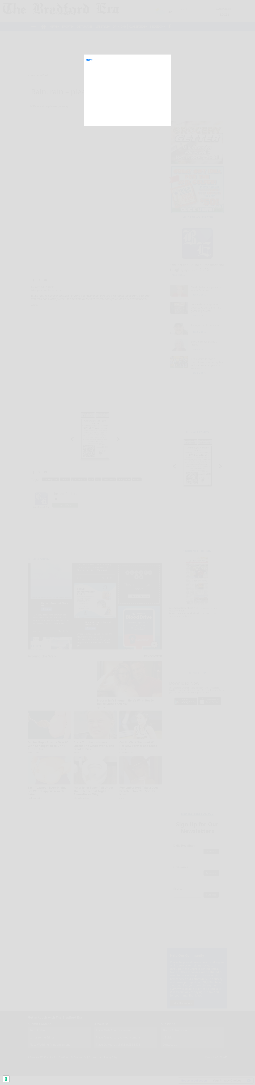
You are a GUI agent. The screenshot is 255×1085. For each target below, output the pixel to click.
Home (89, 59)
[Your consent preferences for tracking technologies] (6, 1079)
